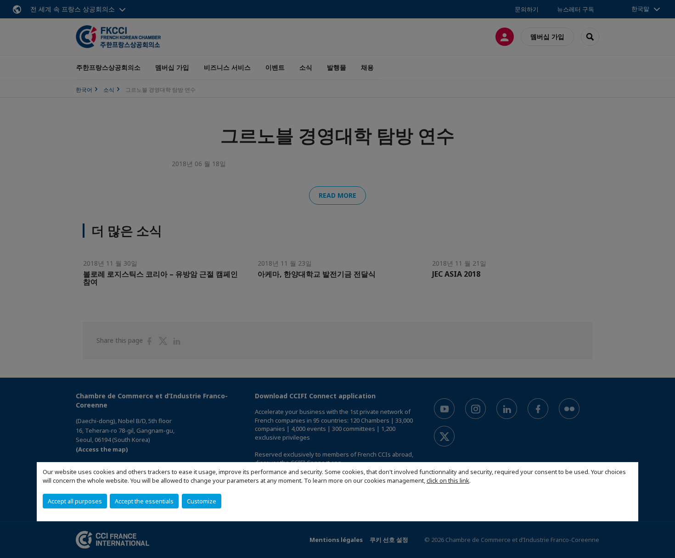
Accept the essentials (144, 501)
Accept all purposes (75, 501)
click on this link (448, 480)
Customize (201, 501)
